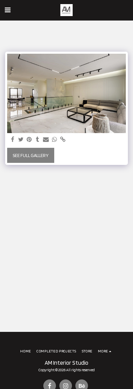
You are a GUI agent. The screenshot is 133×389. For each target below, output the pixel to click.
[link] (63, 140)
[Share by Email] (46, 140)
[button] (7, 9)
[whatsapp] (54, 140)
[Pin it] (29, 140)
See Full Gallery (30, 155)
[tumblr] (38, 140)
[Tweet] (21, 140)
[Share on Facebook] (13, 140)
